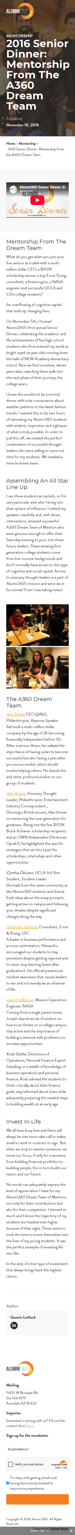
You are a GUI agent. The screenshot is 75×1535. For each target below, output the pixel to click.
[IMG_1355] (37, 625)
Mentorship (19, 36)
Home (10, 143)
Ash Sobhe (15, 714)
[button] (66, 10)
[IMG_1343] (37, 668)
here (29, 1425)
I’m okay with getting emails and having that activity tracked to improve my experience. (33, 1483)
